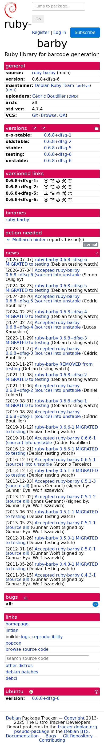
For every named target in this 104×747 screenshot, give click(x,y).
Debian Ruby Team (54, 85)
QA (62, 115)
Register (40, 32)
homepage (17, 623)
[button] (8, 239)
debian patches (22, 671)
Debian (13, 718)
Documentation (22, 735)
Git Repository (78, 735)
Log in (59, 32)
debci (11, 678)
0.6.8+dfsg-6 (57, 154)
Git (35, 115)
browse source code (27, 649)
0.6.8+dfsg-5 (57, 147)
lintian (12, 630)
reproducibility (47, 636)
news (12, 253)
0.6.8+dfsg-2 (57, 141)
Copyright (74, 718)
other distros (19, 665)
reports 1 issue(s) (54, 240)
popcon (13, 643)
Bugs (51, 735)
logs (25, 636)
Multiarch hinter (29, 239)
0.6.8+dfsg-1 (57, 135)
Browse (49, 115)
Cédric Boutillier (49, 96)
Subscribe (85, 32)
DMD (11, 90)
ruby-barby (43, 72)
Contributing (52, 740)
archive (83, 86)
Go (38, 19)
